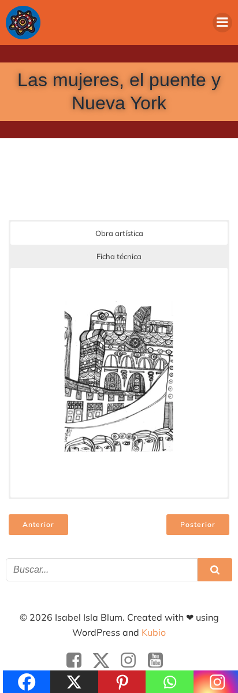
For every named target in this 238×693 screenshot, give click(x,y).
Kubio (154, 632)
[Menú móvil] (222, 22)
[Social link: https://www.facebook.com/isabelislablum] (78, 660)
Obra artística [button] (119, 233)
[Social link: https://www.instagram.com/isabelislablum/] (132, 660)
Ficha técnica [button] (119, 256)
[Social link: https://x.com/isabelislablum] (105, 660)
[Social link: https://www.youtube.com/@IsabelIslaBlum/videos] (159, 660)
